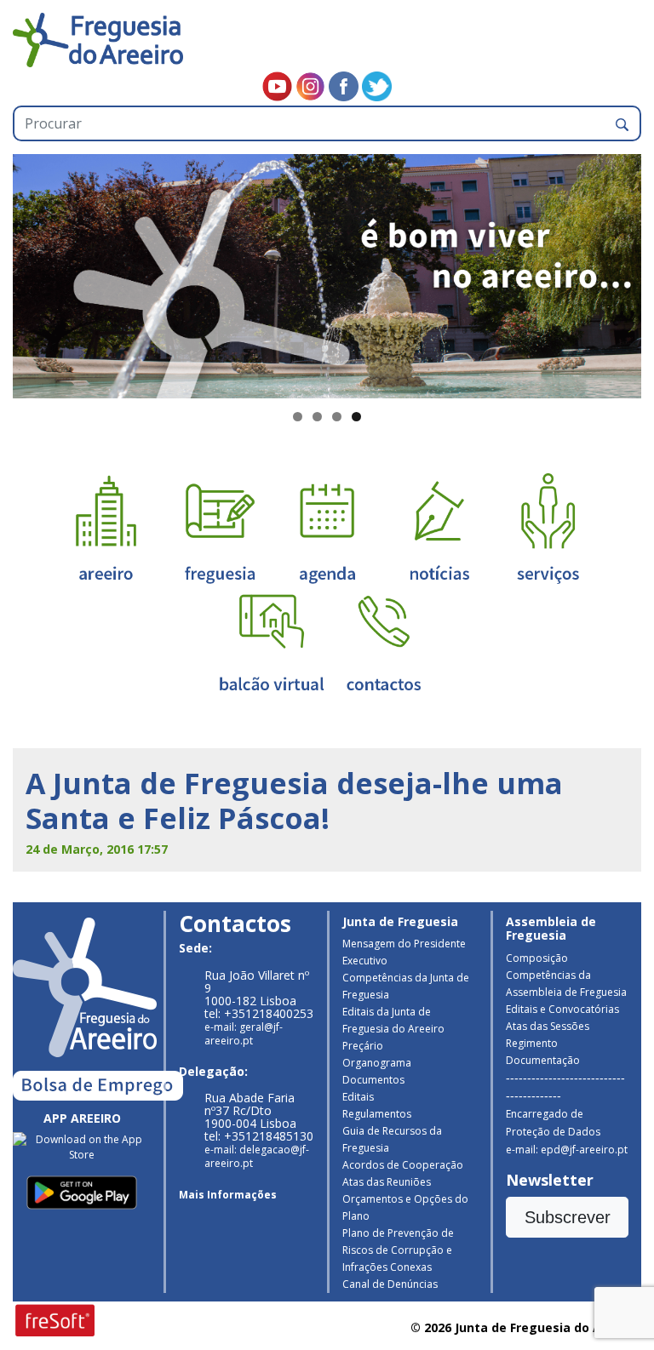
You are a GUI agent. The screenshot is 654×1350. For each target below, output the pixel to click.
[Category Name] (327, 527)
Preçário (362, 1045)
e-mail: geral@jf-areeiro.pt (243, 1034)
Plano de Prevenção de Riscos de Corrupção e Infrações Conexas (398, 1250)
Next (620, 272)
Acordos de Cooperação (402, 1165)
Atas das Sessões (547, 1026)
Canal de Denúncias (390, 1284)
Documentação (543, 1060)
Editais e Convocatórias (562, 1009)
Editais (358, 1097)
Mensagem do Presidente (404, 943)
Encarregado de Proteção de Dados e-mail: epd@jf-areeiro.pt (567, 1132)
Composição (537, 958)
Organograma (376, 1062)
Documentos (373, 1080)
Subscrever (568, 1217)
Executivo (364, 960)
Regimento (532, 1043)
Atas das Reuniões (386, 1182)
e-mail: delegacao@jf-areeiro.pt (256, 1156)
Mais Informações (228, 1194)
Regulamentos (376, 1114)
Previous (34, 272)
